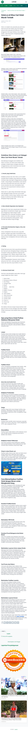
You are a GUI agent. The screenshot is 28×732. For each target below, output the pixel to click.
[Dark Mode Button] (26, 2)
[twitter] (7, 622)
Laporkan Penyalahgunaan (9, 645)
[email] (18, 622)
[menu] (2, 2)
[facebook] (4, 622)
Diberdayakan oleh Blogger (14, 641)
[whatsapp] (10, 622)
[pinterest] (15, 622)
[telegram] (12, 622)
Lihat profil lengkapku (7, 636)
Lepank (14, 2)
